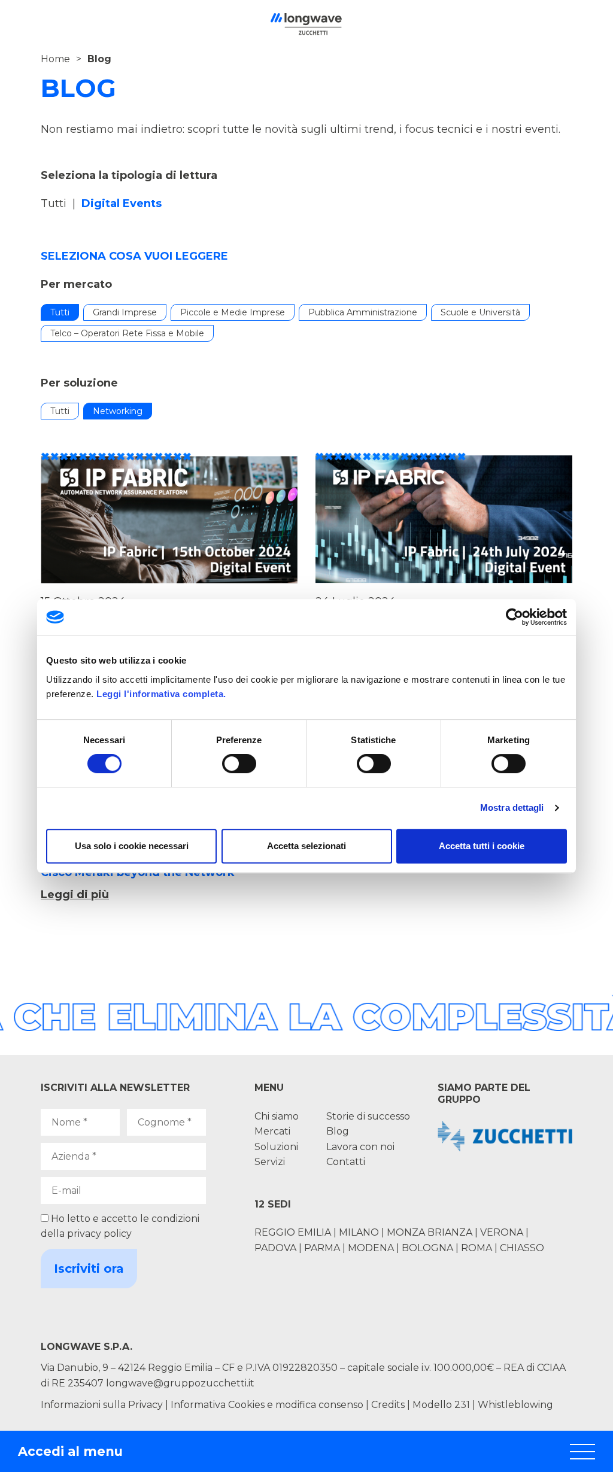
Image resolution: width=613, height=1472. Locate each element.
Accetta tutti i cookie (481, 846)
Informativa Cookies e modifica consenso (267, 1404)
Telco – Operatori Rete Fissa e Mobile (127, 333)
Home (55, 59)
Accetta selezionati (306, 846)
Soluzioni (276, 1146)
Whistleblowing (515, 1404)
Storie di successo (368, 1116)
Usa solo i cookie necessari (132, 846)
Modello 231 (442, 1404)
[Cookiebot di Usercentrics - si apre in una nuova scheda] (514, 617)
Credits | (390, 1404)
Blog (337, 1131)
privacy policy (99, 1233)
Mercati (272, 1131)
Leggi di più (75, 894)
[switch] (239, 763)
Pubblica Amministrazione (362, 312)
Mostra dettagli (512, 807)
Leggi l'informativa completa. (161, 694)
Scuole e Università (480, 312)
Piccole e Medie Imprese (232, 312)
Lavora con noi (360, 1146)
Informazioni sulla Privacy (102, 1404)
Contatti (345, 1161)
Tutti (53, 203)
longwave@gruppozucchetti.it (180, 1383)
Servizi (269, 1161)
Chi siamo (276, 1116)
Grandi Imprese (125, 312)
